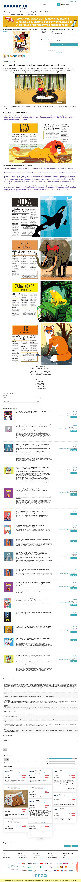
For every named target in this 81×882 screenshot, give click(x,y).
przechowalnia (35, 858)
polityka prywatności (7, 857)
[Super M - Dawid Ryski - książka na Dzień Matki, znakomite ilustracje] (9, 542)
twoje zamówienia (36, 855)
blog (64, 857)
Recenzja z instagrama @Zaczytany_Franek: (17, 165)
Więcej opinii (40, 838)
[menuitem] (7, 12)
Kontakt (64, 855)
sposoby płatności (21, 858)
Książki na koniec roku (52, 855)
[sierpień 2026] (40, 21)
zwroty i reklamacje (21, 855)
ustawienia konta (36, 857)
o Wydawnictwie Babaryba (68, 858)
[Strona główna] (16, 6)
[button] (59, 50)
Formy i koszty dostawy (22, 857)
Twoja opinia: (6, 740)
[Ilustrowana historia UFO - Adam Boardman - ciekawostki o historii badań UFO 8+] (9, 617)
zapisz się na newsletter (52, 857)
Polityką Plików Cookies (33, 880)
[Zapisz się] (71, 846)
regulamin (5, 855)
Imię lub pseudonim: (7, 735)
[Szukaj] (58, 4)
